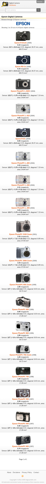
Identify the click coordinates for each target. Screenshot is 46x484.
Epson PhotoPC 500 (20, 399)
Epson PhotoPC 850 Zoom (20, 285)
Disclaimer (16, 472)
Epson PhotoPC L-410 (21, 116)
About (9, 472)
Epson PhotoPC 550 (20, 424)
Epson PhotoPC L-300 (21, 208)
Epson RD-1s (20, 66)
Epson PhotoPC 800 (20, 333)
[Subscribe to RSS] (22, 476)
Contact (36, 472)
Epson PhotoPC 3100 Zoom (20, 234)
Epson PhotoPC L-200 (21, 185)
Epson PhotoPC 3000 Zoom (20, 261)
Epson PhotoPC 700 (20, 377)
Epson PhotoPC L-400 (21, 163)
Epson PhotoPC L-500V (20, 91)
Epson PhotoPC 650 (20, 309)
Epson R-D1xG (21, 43)
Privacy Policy (27, 472)
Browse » (40, 1)
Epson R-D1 (20, 139)
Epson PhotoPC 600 (20, 446)
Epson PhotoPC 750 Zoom (20, 355)
